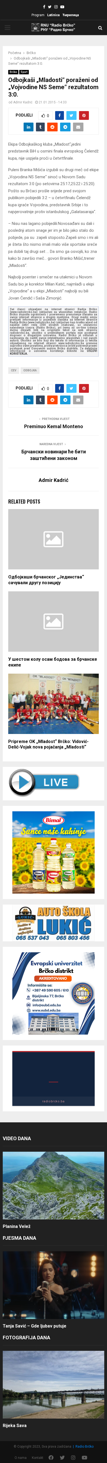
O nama (21, 1458)
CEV (13, 370)
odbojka (30, 370)
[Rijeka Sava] (53, 1385)
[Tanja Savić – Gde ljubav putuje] (53, 1285)
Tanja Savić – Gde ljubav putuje (34, 1326)
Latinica (53, 15)
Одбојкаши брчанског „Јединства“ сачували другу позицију (46, 579)
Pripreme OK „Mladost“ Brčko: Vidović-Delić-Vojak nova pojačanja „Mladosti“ (48, 744)
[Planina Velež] (53, 1185)
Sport (24, 72)
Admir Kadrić (22, 102)
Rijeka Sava (15, 1425)
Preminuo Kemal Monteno (53, 426)
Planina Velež (16, 1226)
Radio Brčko (84, 1446)
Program (38, 15)
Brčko (13, 72)
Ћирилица (70, 15)
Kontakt (37, 1458)
